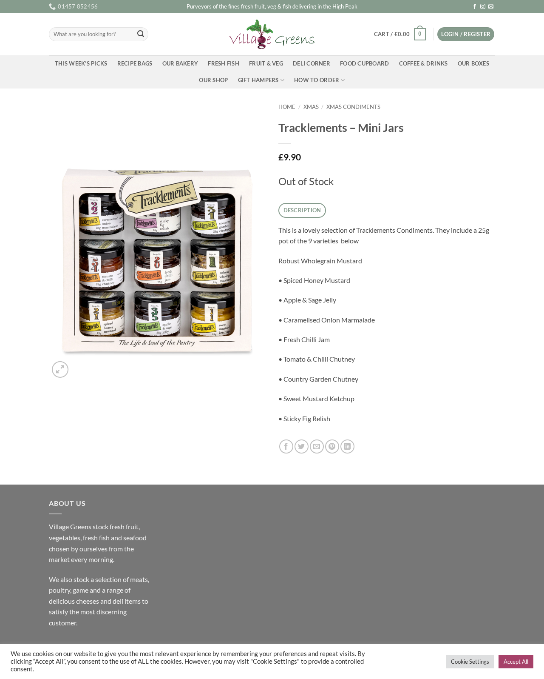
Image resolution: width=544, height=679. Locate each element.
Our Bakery (180, 63)
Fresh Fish (223, 63)
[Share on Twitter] (302, 446)
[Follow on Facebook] (474, 7)
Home (286, 106)
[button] (400, 34)
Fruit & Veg (266, 63)
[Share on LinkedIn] (347, 446)
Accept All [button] (516, 661)
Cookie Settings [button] (470, 661)
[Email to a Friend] (317, 446)
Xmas (311, 106)
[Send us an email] (490, 7)
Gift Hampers (258, 80)
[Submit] (140, 34)
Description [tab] (302, 210)
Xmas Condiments (353, 106)
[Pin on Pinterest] (332, 446)
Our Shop (213, 80)
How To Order (316, 80)
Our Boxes (473, 63)
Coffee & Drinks (423, 63)
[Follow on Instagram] (482, 7)
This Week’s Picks (81, 63)
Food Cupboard (364, 63)
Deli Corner (311, 63)
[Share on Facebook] (286, 446)
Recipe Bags (135, 63)
